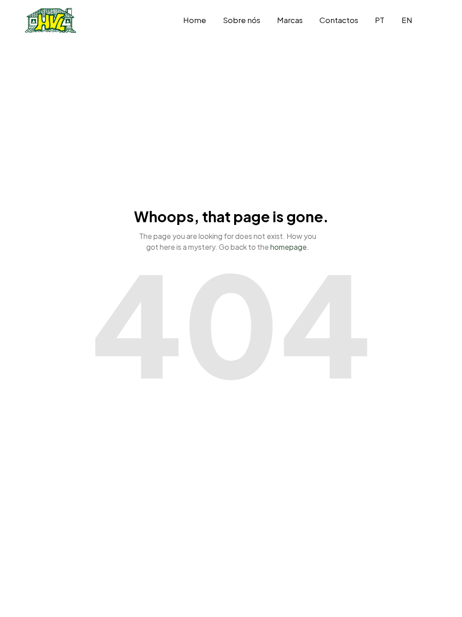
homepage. (289, 247)
